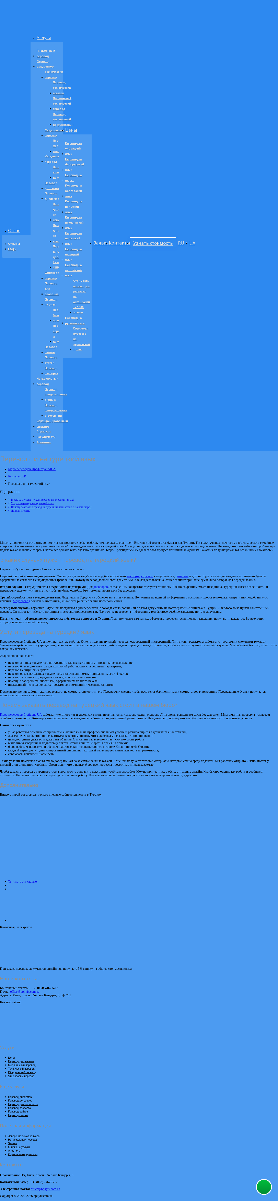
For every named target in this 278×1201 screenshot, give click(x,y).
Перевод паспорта (51, 370)
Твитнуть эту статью (22, 881)
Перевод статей (51, 360)
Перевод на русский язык (75, 320)
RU (181, 242)
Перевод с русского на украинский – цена (81, 339)
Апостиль (44, 442)
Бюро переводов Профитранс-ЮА (32, 469)
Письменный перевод (46, 53)
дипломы (182, 576)
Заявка (101, 243)
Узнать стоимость (153, 243)
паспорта (133, 576)
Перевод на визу (51, 302)
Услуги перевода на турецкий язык (32, 503)
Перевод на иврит (73, 177)
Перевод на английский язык (73, 270)
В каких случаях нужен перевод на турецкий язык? (42, 499)
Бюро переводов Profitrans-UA (21, 714)
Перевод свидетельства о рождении (56, 410)
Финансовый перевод (54, 275)
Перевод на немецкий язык (73, 254)
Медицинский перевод (55, 132)
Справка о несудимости (46, 434)
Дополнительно (20, 510)
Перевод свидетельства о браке (56, 394)
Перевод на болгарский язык (73, 191)
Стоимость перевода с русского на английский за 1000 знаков (81, 296)
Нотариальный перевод (47, 381)
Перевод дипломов (52, 196)
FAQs (12, 249)
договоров (100, 586)
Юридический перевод (55, 159)
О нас (14, 230)
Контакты (119, 243)
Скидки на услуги (19, 1147)
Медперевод (21, 601)
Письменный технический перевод (62, 103)
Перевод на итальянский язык (74, 222)
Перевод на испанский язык (73, 238)
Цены (71, 130)
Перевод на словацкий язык (73, 148)
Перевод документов (45, 64)
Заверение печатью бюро (23, 1136)
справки (147, 576)
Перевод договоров (53, 185)
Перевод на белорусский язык (74, 164)
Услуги (44, 37)
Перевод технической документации (63, 119)
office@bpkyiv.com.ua (24, 991)
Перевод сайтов (51, 349)
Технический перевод (54, 74)
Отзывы (14, 243)
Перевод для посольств (52, 289)
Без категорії (17, 476)
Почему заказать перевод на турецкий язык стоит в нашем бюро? (51, 507)
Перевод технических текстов (62, 88)
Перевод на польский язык (73, 207)
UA (192, 243)
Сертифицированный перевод (52, 423)
